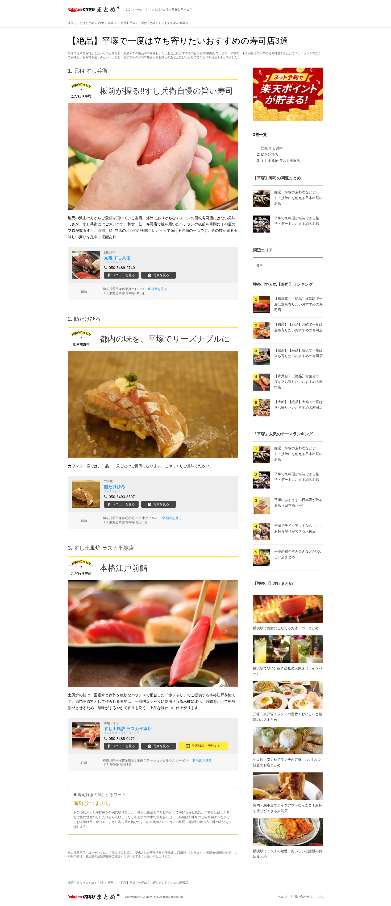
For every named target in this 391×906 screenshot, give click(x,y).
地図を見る (159, 289)
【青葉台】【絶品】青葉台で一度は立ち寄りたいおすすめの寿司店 (298, 381)
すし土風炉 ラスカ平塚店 (280, 161)
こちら (318, 897)
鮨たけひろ (269, 154)
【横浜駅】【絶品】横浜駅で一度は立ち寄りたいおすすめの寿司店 (298, 304)
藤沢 (259, 265)
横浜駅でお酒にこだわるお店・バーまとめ (286, 628)
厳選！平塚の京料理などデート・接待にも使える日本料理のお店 (298, 197)
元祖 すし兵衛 (272, 148)
